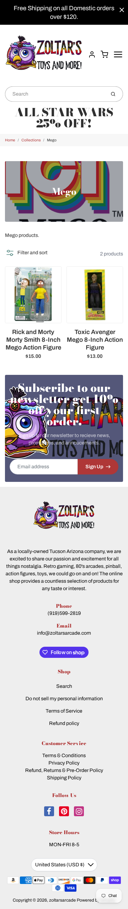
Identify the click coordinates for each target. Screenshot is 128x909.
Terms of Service (64, 711)
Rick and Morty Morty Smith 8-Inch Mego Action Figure (33, 339)
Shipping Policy (64, 777)
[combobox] (55, 94)
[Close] (122, 10)
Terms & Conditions (64, 755)
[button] (26, 252)
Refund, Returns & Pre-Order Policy (64, 770)
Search (64, 686)
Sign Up (94, 466)
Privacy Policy (64, 762)
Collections (31, 140)
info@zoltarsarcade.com (64, 633)
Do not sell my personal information (64, 698)
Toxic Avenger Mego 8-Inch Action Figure (95, 339)
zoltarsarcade (62, 900)
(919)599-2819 (64, 613)
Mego (52, 140)
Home (10, 140)
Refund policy (64, 723)
